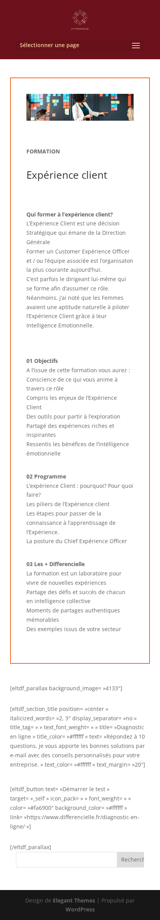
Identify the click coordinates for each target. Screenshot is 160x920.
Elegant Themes (74, 900)
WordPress (80, 909)
